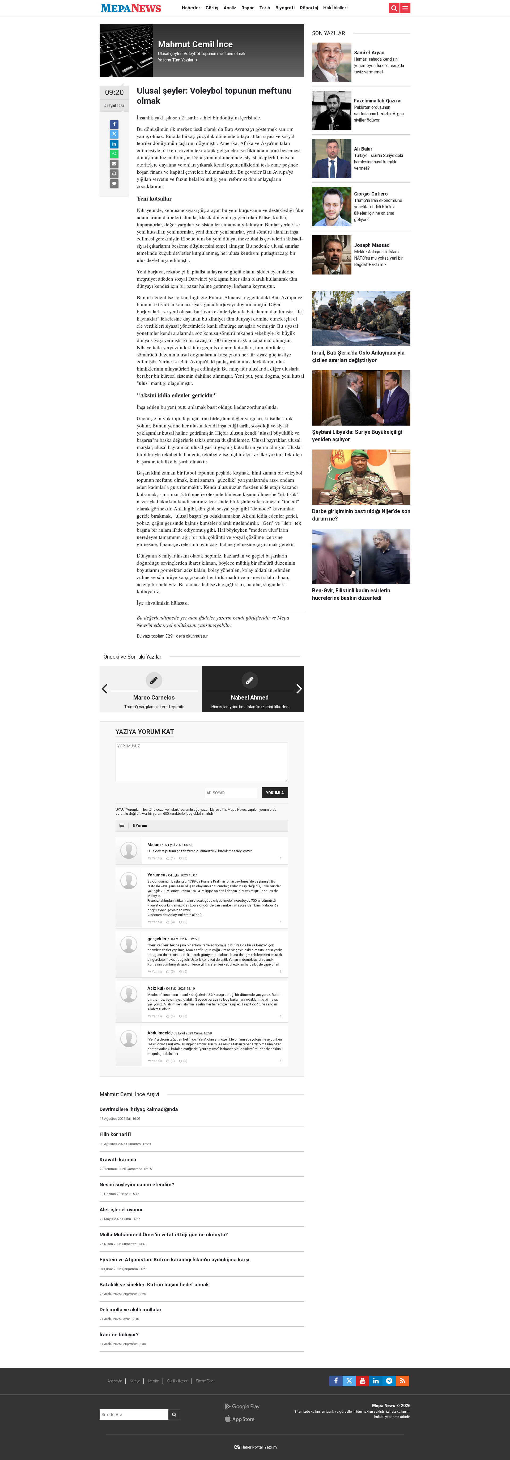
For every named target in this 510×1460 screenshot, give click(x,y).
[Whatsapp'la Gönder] (114, 154)
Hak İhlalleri (335, 7)
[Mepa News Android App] (242, 1407)
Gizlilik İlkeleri (177, 1381)
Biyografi (285, 7)
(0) (184, 858)
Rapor (247, 7)
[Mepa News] (131, 7)
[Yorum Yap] (114, 183)
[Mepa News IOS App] (242, 1418)
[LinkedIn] (114, 144)
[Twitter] (114, 134)
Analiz (230, 7)
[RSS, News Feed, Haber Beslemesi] (402, 1381)
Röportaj (309, 7)
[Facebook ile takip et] (336, 1381)
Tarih (264, 7)
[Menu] (405, 8)
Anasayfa (115, 1381)
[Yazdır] (114, 173)
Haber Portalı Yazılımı (259, 1447)
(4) (172, 922)
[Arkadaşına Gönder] (114, 164)
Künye (135, 1381)
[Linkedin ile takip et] (375, 1381)
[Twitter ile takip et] (349, 1381)
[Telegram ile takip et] (389, 1381)
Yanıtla (157, 858)
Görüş (212, 7)
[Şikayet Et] (280, 858)
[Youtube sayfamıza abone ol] (362, 1381)
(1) (172, 858)
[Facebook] (114, 124)
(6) (172, 1016)
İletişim (153, 1381)
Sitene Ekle (204, 1381)
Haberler (191, 7)
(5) (172, 972)
